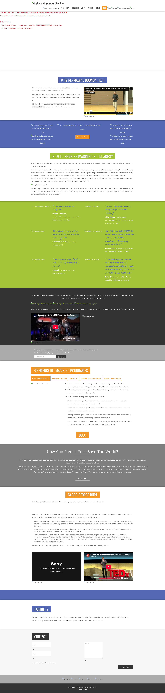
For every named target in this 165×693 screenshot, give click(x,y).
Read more (82, 478)
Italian (43, 132)
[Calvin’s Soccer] (41, 303)
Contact (97, 8)
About (83, 8)
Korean (122, 132)
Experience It (75, 8)
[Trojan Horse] (63, 303)
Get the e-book (82, 137)
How (67, 8)
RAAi (85, 689)
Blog (104, 8)
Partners (90, 8)
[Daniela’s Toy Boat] (86, 303)
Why (62, 8)
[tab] (40, 378)
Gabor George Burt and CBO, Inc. (88, 687)
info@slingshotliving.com (75, 620)
